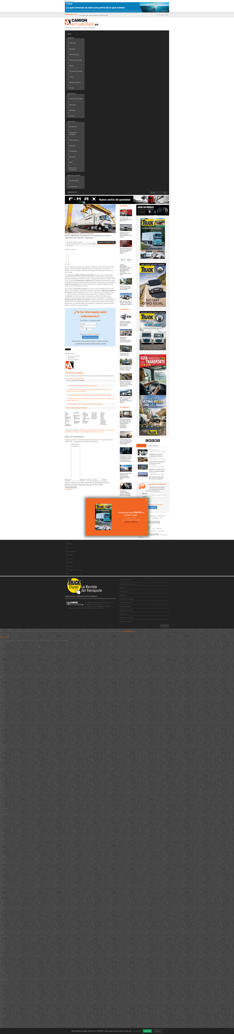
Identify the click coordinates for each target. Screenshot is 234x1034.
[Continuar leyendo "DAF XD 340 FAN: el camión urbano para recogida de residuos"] (126, 296)
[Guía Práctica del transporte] (152, 374)
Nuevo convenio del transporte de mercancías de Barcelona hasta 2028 (125, 476)
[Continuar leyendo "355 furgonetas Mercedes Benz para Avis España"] (143, 474)
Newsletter (123, 595)
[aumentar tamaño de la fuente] (94, 244)
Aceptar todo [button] (3, 633)
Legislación (159, 528)
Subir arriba (164, 626)
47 (164, 459)
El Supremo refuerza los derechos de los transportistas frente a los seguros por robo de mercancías (126, 458)
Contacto (122, 588)
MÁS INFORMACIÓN (128, 631)
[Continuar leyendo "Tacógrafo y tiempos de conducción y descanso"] (143, 452)
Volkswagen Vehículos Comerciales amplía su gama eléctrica (125, 340)
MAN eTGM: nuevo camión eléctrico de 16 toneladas (125, 288)
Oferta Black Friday (125, 580)
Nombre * (83, 480)
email (144, 496)
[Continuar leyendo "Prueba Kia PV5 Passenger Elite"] (126, 348)
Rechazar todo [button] (4, 635)
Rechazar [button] (3, 646)
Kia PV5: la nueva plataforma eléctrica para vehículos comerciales (125, 323)
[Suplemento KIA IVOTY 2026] (153, 285)
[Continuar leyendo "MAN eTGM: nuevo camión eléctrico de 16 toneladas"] (126, 281)
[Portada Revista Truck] (152, 238)
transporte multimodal (73, 359)
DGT (149, 518)
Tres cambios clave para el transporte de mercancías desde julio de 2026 (89, 395)
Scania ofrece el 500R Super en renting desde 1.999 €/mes (125, 235)
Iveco (153, 528)
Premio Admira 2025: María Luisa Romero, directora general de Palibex (104, 418)
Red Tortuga (161, 531)
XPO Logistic (71, 357)
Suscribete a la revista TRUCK (128, 584)
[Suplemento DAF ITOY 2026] (153, 330)
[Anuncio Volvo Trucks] (152, 210)
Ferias (161, 518)
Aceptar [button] (2, 644)
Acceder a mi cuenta (126, 621)
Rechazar (158, 1031)
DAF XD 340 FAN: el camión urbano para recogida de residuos (126, 302)
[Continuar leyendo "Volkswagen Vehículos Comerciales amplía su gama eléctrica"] (126, 332)
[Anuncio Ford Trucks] (117, 200)
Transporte (152, 534)
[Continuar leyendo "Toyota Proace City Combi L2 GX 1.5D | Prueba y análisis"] (126, 361)
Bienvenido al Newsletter (127, 599)
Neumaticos (154, 531)
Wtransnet (141, 537)
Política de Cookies (125, 606)
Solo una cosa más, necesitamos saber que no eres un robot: (84, 485)
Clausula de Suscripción (127, 610)
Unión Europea (164, 535)
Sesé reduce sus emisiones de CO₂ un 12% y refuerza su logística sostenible (68, 419)
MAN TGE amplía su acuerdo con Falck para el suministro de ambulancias (126, 384)
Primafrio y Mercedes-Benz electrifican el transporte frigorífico (77, 418)
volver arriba (68, 489)
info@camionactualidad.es (76, 378)
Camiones (161, 516)
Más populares (141, 445)
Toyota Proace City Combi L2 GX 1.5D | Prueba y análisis (125, 368)
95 (164, 451)
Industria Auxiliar (149, 524)
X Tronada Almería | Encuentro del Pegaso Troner (82, 386)
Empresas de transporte (74, 356)
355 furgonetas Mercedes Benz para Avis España (156, 478)
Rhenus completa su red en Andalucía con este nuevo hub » (86, 432)
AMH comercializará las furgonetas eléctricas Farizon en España (126, 400)
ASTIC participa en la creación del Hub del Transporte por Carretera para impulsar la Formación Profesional (125, 423)
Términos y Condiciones (93, 334)
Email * (105, 480)
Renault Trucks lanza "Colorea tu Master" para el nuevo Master (98, 15)
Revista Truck (124, 591)
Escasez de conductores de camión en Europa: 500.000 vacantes (125, 493)
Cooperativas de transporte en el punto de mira (157, 462)
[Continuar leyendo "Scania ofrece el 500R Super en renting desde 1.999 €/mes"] (126, 227)
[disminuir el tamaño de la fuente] (93, 244)
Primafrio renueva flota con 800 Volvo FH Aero (94, 415)
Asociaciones (153, 516)
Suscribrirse (123, 614)
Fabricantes (155, 518)
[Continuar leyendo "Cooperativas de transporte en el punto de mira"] (143, 459)
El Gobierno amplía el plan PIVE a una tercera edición (157, 470)
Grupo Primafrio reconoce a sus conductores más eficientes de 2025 (86, 418)
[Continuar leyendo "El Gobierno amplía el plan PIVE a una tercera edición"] (143, 467)
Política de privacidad (126, 603)
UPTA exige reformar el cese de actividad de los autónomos (85, 404)
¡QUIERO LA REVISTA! (130, 522)
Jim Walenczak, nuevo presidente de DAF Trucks (126, 219)
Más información (136, 1031)
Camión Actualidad (77, 242)
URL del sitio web (86, 482)
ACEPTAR (147, 1031)
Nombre (144, 493)
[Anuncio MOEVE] (117, 7)
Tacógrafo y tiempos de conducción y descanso (156, 455)
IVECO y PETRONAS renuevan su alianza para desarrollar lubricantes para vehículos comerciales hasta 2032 (126, 270)
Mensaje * (68, 480)
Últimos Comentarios (153, 445)
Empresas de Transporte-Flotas (106, 242)
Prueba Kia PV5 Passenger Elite (124, 354)
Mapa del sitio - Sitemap (127, 618)
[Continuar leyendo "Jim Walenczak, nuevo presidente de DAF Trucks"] (126, 212)
